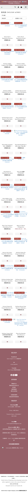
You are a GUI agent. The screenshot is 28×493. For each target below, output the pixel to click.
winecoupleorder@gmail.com (14, 423)
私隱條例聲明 (14, 394)
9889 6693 (17, 406)
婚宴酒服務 (14, 389)
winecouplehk (14, 364)
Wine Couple (11, 370)
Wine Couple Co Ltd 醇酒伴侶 (14, 358)
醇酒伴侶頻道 (17, 370)
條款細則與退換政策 (14, 396)
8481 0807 (14, 416)
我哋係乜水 (14, 383)
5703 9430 (17, 414)
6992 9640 (16, 410)
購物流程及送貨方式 (14, 385)
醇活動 (14, 387)
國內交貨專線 (14, 391)
